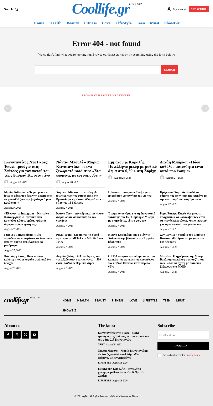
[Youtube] (34, 335)
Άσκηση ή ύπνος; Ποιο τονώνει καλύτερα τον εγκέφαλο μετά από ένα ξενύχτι (27, 260)
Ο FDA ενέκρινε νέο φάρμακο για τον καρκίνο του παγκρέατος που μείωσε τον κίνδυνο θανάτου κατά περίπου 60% (131, 261)
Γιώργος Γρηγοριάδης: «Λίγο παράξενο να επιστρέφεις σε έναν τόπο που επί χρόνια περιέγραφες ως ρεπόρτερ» (28, 240)
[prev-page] (8, 108)
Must (101, 344)
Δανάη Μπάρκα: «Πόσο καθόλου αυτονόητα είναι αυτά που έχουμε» (181, 166)
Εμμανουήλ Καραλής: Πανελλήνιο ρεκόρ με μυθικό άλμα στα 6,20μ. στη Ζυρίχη (132, 166)
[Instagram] (16, 335)
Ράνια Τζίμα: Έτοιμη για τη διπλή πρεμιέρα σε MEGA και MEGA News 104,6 (79, 238)
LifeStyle (104, 362)
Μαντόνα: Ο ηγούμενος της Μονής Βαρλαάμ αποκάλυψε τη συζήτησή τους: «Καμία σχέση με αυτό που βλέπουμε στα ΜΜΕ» (182, 261)
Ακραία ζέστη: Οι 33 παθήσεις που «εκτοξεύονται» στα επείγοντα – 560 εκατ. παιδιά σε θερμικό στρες (78, 260)
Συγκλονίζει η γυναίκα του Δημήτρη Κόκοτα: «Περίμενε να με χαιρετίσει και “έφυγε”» (182, 238)
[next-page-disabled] (205, 108)
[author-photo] (7, 182)
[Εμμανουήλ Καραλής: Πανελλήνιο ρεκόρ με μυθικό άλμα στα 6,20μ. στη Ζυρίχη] (132, 140)
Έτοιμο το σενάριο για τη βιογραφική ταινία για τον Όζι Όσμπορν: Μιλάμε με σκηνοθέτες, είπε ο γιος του (131, 217)
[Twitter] (25, 335)
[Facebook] (8, 335)
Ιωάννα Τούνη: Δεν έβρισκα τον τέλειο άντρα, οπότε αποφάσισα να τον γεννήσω (80, 217)
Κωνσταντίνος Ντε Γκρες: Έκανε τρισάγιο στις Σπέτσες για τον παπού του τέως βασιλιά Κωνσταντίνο (27, 168)
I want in (181, 345)
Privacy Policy (193, 355)
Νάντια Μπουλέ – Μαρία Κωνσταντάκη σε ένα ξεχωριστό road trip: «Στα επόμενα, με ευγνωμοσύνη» (79, 168)
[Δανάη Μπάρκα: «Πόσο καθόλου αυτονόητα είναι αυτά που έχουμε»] (184, 140)
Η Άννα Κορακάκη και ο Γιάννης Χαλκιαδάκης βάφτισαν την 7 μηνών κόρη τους (131, 238)
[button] (12, 9)
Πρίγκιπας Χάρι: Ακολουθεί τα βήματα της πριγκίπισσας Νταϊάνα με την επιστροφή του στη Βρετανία (183, 196)
